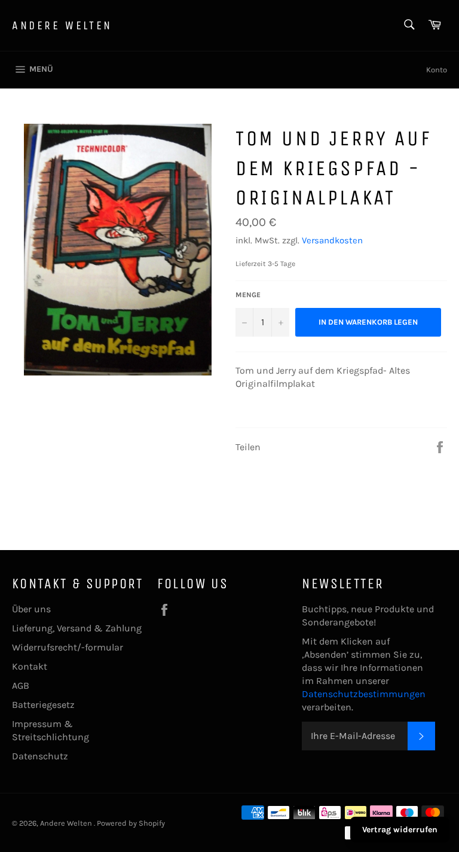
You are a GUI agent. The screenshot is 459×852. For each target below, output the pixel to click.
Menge (248, 295)
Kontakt (29, 666)
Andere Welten (62, 25)
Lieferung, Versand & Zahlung (77, 628)
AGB (20, 685)
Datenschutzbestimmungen (364, 694)
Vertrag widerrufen (399, 829)
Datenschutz (40, 756)
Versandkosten (332, 240)
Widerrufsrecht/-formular (67, 647)
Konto (436, 69)
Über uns (31, 609)
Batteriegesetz (43, 704)
